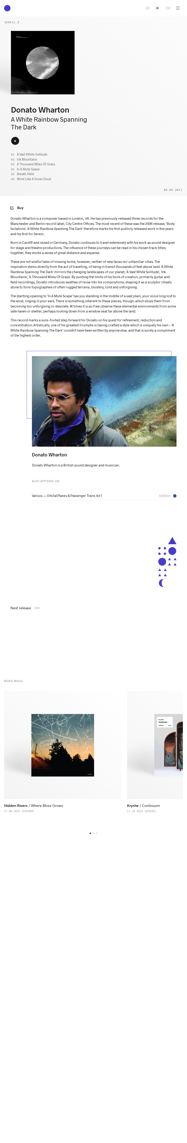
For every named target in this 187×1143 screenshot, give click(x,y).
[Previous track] (147, 8)
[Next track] (167, 8)
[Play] (157, 8)
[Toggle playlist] (177, 8)
